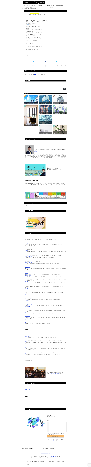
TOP (35, 7)
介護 (25, 353)
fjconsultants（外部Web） (60, 5)
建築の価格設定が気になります (29, 103)
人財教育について (27, 285)
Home (24, 5)
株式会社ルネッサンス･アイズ (54, 373)
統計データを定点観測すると (29, 319)
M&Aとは (26, 281)
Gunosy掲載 (40, 5)
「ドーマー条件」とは (42, 103)
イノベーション (27, 312)
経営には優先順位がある (28, 256)
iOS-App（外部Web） (50, 5)
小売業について (27, 341)
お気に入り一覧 (33, 5)
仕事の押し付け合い (28, 124)
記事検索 (28, 5)
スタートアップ (27, 316)
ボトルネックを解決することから (61, 65)
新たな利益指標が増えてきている (59, 113)
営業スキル (26, 273)
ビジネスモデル (27, 258)
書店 (25, 350)
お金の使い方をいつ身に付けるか (29, 65)
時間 (25, 322)
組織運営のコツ (27, 267)
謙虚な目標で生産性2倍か (57, 103)
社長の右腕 (26, 250)
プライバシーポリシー (28, 402)
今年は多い (40, 113)
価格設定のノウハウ (28, 275)
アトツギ (26, 243)
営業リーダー (27, 294)
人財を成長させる (27, 288)
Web (25, 347)
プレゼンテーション (28, 298)
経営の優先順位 (28, 24)
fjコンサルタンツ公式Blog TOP (45, 453)
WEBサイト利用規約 (28, 389)
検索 (64, 88)
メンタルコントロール (28, 304)
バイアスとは (27, 300)
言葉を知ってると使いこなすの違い (44, 133)
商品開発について (27, 264)
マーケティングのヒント (28, 262)
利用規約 (54, 440)
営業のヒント (27, 270)
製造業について (27, 336)
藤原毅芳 (35, 151)
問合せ (45, 5)
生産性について (27, 306)
